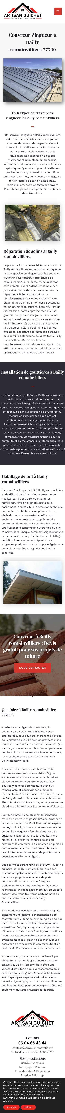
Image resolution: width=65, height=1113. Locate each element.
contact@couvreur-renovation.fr (32, 1048)
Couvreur (27, 1062)
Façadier (26, 1075)
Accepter (11, 1107)
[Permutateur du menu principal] (58, 11)
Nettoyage (26, 1067)
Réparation (43, 1071)
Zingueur (38, 1062)
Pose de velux (24, 1071)
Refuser (28, 1107)
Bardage (39, 1075)
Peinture (40, 1067)
